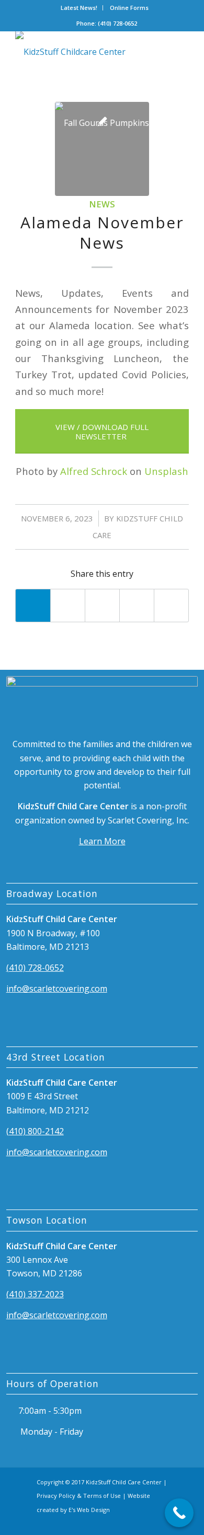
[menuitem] (79, 7)
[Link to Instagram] (160, 1522)
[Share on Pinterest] (102, 605)
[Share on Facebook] (33, 605)
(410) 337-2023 (35, 1294)
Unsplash (166, 471)
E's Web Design (89, 1510)
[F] (102, 149)
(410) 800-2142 (35, 1131)
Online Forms (129, 7)
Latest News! (79, 7)
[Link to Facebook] (142, 1522)
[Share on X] (68, 605)
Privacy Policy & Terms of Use (79, 1495)
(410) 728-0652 (35, 967)
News (102, 204)
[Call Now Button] (179, 1512)
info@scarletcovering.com (56, 988)
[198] (84, 52)
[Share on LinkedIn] (137, 605)
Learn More (102, 841)
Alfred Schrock (93, 471)
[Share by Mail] (171, 605)
